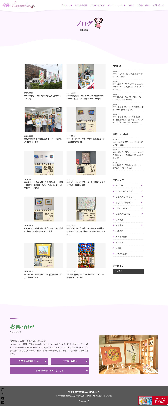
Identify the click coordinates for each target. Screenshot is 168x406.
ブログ (131, 5)
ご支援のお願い (143, 5)
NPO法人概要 (81, 5)
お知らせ (119, 242)
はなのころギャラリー (125, 197)
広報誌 (118, 248)
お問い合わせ (159, 5)
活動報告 (119, 225)
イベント (122, 5)
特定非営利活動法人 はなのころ (84, 391)
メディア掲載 (121, 236)
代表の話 (119, 231)
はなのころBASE (97, 5)
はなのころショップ (124, 191)
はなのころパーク (123, 208)
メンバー (111, 5)
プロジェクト (67, 5)
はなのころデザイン (124, 203)
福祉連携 (119, 219)
